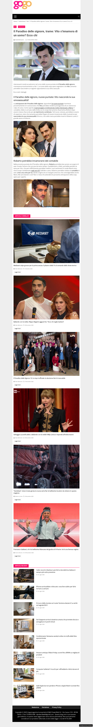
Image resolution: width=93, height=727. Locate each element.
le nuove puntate (57, 104)
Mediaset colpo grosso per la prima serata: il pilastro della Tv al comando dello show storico (45, 265)
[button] (78, 17)
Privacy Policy (56, 707)
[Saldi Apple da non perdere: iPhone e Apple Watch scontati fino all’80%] (24, 691)
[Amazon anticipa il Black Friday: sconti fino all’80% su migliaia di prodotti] (24, 658)
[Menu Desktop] (15, 16)
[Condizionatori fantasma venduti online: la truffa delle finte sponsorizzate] (24, 642)
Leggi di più (18, 272)
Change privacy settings (86, 725)
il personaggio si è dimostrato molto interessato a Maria (53, 108)
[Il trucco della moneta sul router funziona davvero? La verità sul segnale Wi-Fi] (24, 609)
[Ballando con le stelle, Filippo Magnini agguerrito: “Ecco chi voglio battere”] (46, 297)
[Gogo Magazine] (23, 7)
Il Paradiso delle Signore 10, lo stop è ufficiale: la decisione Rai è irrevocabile (39, 378)
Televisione (22, 27)
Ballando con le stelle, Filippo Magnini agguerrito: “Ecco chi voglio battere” (39, 322)
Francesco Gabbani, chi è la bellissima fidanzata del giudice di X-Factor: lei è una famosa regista (46, 549)
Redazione (35, 707)
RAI (15, 27)
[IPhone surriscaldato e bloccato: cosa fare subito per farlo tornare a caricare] (24, 592)
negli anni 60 (35, 171)
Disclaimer (45, 707)
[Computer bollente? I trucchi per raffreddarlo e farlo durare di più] (24, 675)
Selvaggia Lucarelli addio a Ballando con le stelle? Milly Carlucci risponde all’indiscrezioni (44, 435)
